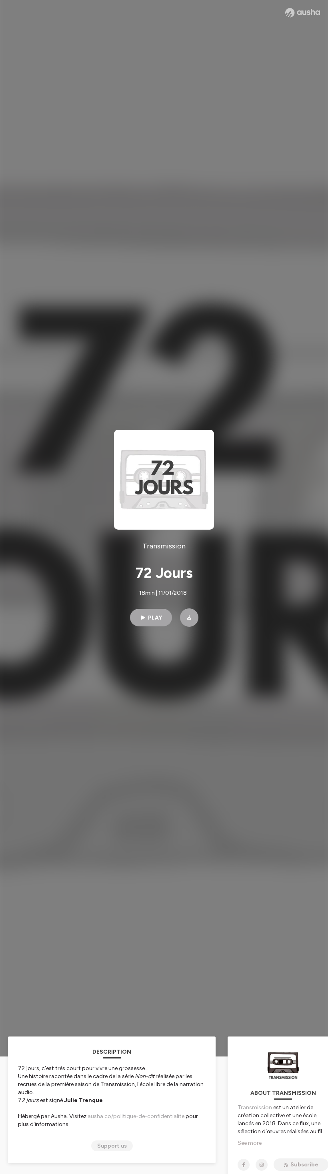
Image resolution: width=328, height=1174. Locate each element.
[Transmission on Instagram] (262, 1165)
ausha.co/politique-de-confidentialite (136, 1116)
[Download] (189, 617)
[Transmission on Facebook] (244, 1165)
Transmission (255, 1107)
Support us (112, 1145)
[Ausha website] (302, 13)
